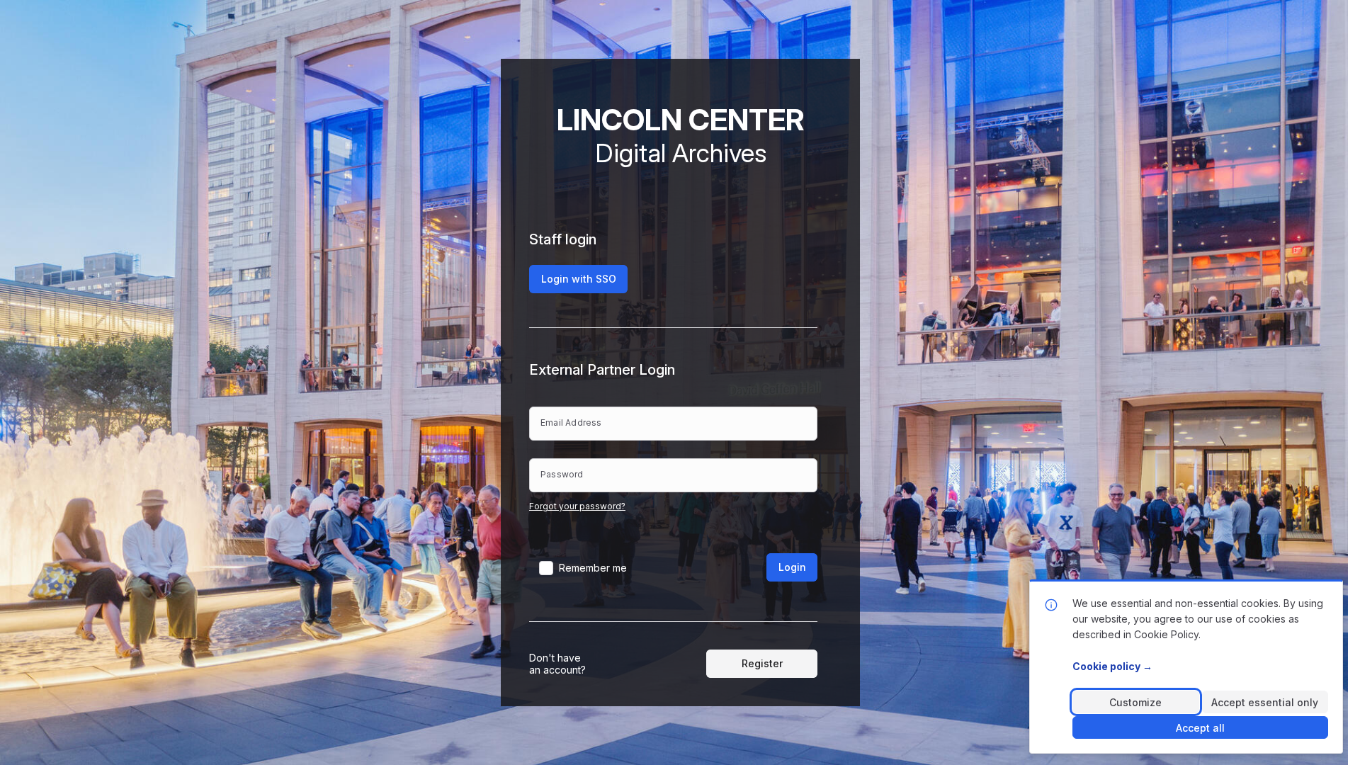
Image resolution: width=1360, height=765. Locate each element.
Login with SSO (578, 279)
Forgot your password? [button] (577, 506)
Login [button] (792, 567)
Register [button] (762, 663)
